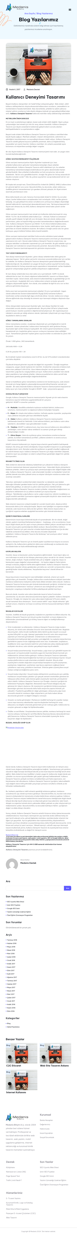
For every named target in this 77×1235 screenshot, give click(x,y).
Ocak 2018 (11, 960)
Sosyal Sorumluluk (47, 1137)
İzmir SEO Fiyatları (13, 905)
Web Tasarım (11, 1218)
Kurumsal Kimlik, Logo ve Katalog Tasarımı (19, 1204)
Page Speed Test (13, 1176)
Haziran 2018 (11, 943)
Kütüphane (10, 1167)
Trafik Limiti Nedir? (14, 1180)
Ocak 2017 (11, 1001)
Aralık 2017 (11, 964)
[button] (70, 10)
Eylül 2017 (10, 974)
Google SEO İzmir (13, 908)
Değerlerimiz (45, 1125)
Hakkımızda (44, 1129)
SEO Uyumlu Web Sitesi (15, 902)
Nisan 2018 (11, 950)
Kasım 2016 (11, 1008)
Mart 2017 (10, 994)
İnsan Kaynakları (46, 1133)
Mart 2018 (10, 953)
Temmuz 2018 (12, 940)
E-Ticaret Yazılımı (13, 1198)
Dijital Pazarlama (13, 1027)
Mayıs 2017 (11, 987)
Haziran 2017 (11, 984)
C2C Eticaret (13, 1065)
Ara (8, 881)
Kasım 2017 (11, 967)
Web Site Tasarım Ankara (54, 1065)
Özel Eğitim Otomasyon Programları (20, 915)
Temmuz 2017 (12, 981)
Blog (8, 1023)
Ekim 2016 (11, 1011)
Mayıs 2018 (11, 947)
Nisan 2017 (11, 991)
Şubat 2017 (11, 998)
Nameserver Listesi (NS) (16, 1172)
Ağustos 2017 (12, 977)
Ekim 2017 (10, 970)
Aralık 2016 (11, 1004)
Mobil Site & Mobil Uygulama (17, 1209)
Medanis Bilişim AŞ (12, 835)
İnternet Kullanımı (16, 1092)
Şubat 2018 (11, 957)
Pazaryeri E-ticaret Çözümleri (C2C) (21, 1213)
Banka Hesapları (46, 1120)
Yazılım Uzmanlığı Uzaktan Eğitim (19, 912)
